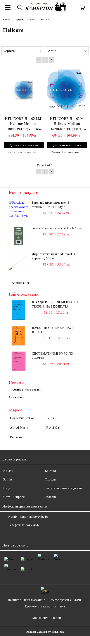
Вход (6, 488)
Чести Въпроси (14, 497)
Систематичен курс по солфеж (52, 356)
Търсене (51, 479)
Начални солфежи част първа (53, 330)
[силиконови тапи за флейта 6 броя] (18, 236)
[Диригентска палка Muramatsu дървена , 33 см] (18, 262)
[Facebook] (7, 533)
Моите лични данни (46, 617)
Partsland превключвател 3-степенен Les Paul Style (51, 205)
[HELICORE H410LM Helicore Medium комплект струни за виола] (66, 90)
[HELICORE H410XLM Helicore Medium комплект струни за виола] (23, 90)
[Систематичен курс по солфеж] (18, 361)
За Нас (7, 479)
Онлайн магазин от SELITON (45, 631)
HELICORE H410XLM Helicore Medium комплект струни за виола (23, 124)
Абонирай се (21, 282)
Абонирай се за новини (27, 389)
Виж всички (16, 397)
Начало (8, 470)
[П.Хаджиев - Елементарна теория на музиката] (18, 310)
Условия (51, 497)
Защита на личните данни (63, 488)
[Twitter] (17, 533)
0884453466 (30, 525)
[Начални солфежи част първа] (18, 335)
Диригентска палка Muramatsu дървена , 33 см (53, 256)
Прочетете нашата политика (45, 606)
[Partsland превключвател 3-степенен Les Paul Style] (18, 210)
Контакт (50, 470)
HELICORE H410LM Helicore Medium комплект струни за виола (66, 124)
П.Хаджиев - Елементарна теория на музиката (55, 304)
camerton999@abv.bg (33, 516)
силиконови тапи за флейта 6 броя (56, 228)
